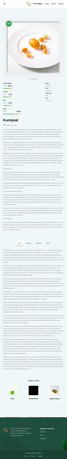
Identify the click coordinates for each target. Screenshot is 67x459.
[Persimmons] (12, 390)
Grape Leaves (33, 399)
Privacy (33, 456)
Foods (47, 4)
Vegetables (43, 438)
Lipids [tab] (48, 243)
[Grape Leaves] (33, 390)
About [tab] (19, 243)
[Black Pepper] (54, 390)
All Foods (42, 431)
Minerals (61, 4)
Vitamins (53, 4)
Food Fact (36, 4)
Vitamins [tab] (28, 243)
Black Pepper (55, 399)
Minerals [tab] (38, 243)
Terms (26, 456)
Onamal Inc (39, 453)
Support (40, 456)
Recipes (40, 4)
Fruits (41, 435)
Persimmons (12, 399)
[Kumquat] (33, 47)
